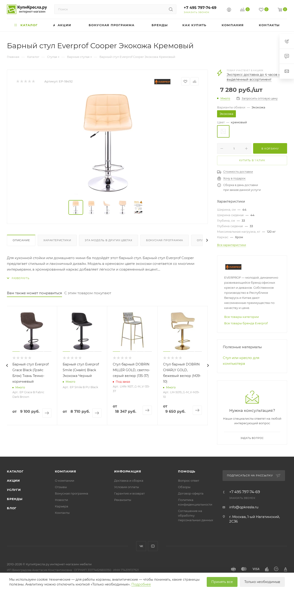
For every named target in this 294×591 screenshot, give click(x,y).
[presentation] (6, 365)
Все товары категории (241, 317)
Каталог (15, 471)
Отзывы (61, 487)
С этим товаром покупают (87, 293)
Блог (12, 508)
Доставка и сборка (128, 480)
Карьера (61, 506)
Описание (21, 240)
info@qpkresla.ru (243, 507)
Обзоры (184, 487)
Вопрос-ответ (188, 480)
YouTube (153, 546)
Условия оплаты (126, 487)
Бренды (15, 499)
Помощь (186, 471)
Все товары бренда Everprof (246, 323)
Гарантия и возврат (129, 493)
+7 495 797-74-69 (200, 8)
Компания (65, 471)
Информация (127, 471)
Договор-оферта (191, 493)
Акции (13, 480)
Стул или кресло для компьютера (241, 361)
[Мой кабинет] (229, 10)
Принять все (222, 582)
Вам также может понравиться (34, 293)
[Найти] (170, 9)
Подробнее (141, 584)
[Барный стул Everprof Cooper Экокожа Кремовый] (107, 143)
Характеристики (57, 240)
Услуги (14, 490)
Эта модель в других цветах (108, 240)
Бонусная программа (164, 240)
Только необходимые (262, 582)
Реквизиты (122, 500)
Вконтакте (141, 546)
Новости (61, 500)
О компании (64, 480)
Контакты (62, 513)
